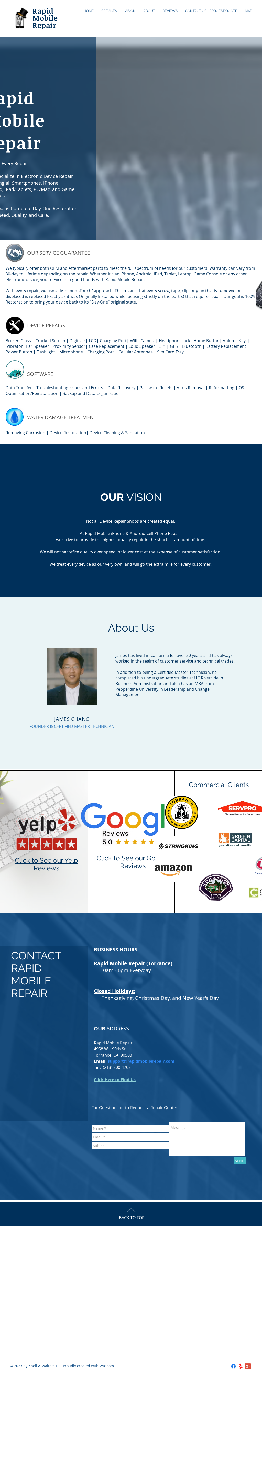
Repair (44, 25)
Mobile (45, 18)
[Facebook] (233, 1366)
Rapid (42, 11)
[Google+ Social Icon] (248, 1366)
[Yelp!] (241, 1366)
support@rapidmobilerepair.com (141, 1061)
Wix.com (107, 1365)
